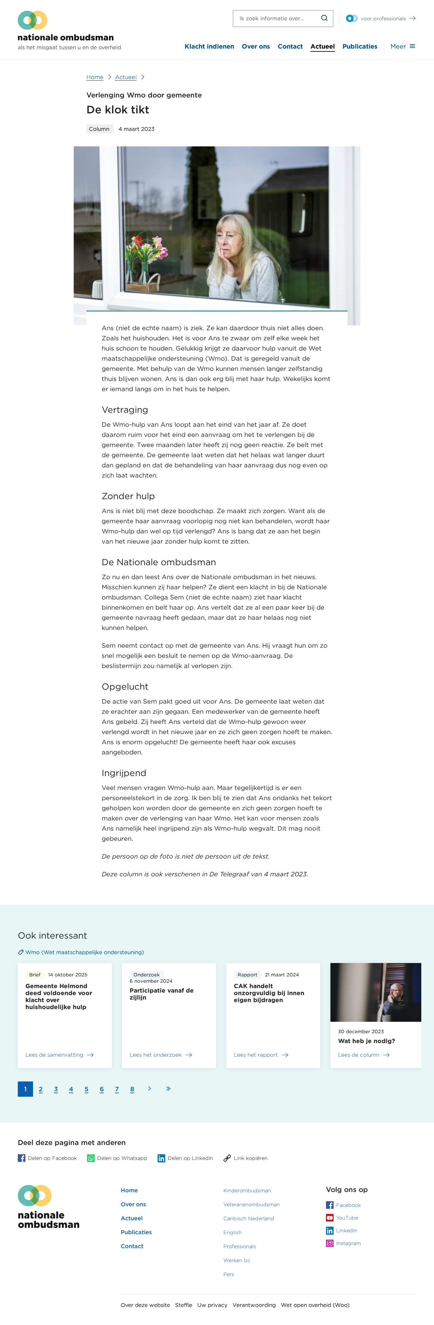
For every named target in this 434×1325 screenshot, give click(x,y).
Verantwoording (254, 1305)
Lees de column (358, 1055)
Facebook (348, 1205)
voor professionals (383, 19)
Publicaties (359, 46)
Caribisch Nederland (248, 1218)
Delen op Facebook (52, 1158)
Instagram (348, 1243)
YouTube (347, 1218)
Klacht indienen (209, 46)
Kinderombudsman (247, 1191)
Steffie (183, 1305)
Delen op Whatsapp (122, 1158)
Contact (290, 46)
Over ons (256, 46)
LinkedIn (346, 1231)
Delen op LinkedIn (190, 1158)
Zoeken (324, 18)
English (232, 1232)
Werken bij (236, 1260)
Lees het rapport (256, 1056)
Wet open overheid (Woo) (315, 1305)
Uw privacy (212, 1305)
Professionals (239, 1246)
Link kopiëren (251, 1158)
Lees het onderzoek (156, 1056)
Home (129, 1190)
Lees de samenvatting (54, 1056)
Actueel (322, 46)
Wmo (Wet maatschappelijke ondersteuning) (84, 952)
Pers (228, 1274)
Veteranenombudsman (251, 1204)
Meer (398, 46)
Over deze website (145, 1305)
